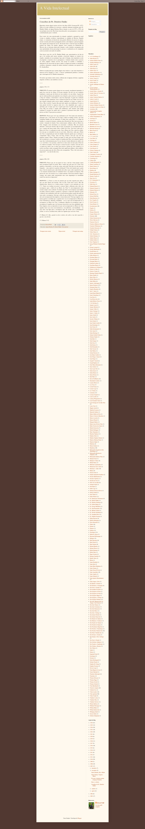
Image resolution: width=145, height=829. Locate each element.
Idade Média (93, 281)
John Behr (92, 339)
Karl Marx (92, 377)
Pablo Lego (92, 488)
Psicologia (92, 532)
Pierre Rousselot (94, 522)
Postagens (92, 21)
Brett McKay (93, 134)
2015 (91, 748)
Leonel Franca (93, 386)
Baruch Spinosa (93, 122)
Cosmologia (93, 158)
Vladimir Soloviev (94, 702)
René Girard (93, 542)
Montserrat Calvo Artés (95, 466)
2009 (91, 761)
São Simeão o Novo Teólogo (97, 637)
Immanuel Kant (93, 287)
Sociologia (92, 656)
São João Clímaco (94, 605)
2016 (91, 745)
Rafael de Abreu (94, 534)
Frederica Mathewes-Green (96, 224)
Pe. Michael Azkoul (94, 510)
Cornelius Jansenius (94, 156)
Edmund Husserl (94, 186)
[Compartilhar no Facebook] (63, 225)
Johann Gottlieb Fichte (95, 335)
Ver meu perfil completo (98, 806)
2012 (91, 754)
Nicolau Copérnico (94, 478)
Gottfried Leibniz (94, 263)
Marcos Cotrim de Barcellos (96, 416)
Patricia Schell (93, 492)
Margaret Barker (94, 422)
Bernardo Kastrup (94, 128)
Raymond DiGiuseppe (95, 536)
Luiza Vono (92, 406)
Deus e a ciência (95, 782)
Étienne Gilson (93, 212)
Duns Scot (92, 178)
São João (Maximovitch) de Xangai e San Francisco (96, 602)
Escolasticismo (93, 206)
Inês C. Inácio (93, 291)
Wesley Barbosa (93, 704)
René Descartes (93, 540)
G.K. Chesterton (94, 234)
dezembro (94, 768)
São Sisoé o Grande (94, 640)
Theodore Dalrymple (95, 674)
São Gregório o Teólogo (95, 597)
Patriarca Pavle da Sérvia (96, 490)
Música (91, 470)
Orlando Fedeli (93, 484)
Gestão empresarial (94, 253)
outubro (94, 788)
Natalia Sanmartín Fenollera (96, 474)
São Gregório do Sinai (95, 593)
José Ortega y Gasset (95, 357)
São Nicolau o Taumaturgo (96, 628)
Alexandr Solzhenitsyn (95, 74)
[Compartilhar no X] (61, 225)
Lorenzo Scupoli (94, 395)
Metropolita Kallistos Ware (96, 456)
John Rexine (93, 345)
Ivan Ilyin (92, 297)
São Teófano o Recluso (95, 646)
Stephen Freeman (94, 666)
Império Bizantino (94, 289)
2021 (91, 734)
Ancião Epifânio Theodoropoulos (94, 88)
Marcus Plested (93, 420)
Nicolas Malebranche (95, 476)
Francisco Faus (93, 222)
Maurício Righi (93, 442)
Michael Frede (93, 458)
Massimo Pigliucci (94, 434)
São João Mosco (94, 611)
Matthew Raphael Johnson (96, 438)
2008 (91, 764)
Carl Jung (92, 140)
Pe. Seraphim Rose (94, 514)
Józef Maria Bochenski (95, 365)
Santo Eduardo (93, 576)
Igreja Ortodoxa (49, 227)
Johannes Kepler (94, 337)
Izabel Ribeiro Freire (95, 301)
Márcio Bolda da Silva (95, 414)
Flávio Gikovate (94, 220)
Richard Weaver (94, 548)
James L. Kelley (94, 313)
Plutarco (92, 528)
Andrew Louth (93, 99)
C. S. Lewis (93, 136)
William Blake (93, 708)
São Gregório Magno (95, 595)
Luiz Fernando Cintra (95, 400)
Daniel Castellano (94, 164)
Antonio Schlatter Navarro (96, 105)
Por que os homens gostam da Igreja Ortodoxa (97, 779)
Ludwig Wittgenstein (95, 398)
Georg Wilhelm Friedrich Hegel (97, 244)
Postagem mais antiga (78, 231)
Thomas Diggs (93, 680)
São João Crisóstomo (95, 607)
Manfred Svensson (94, 410)
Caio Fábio (92, 138)
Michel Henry (93, 462)
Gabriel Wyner (93, 238)
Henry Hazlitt (93, 275)
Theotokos (92, 676)
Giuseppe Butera (94, 261)
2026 (91, 722)
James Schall (93, 315)
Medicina (92, 444)
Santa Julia (92, 564)
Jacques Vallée (93, 309)
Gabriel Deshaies (94, 236)
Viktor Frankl (93, 696)
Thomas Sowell (93, 682)
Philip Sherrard (93, 518)
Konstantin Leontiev (95, 381)
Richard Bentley (94, 546)
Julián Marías (93, 373)
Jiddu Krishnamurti (94, 329)
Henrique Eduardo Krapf (96, 273)
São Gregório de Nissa (95, 591)
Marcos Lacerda (94, 418)
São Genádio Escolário (95, 589)
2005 (91, 796)
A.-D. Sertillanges (94, 56)
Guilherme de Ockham (95, 267)
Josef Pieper (93, 359)
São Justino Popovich (95, 617)
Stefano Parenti (93, 662)
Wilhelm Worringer (94, 706)
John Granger (93, 341)
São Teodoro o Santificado (96, 644)
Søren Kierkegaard (94, 660)
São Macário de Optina (95, 619)
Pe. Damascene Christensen (96, 498)
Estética (92, 210)
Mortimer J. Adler (94, 468)
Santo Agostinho (94, 572)
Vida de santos (93, 692)
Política (92, 530)
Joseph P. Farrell (94, 361)
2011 (91, 757)
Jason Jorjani (93, 321)
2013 (91, 752)
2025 (91, 725)
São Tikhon (92, 648)
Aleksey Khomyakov (95, 72)
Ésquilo (92, 208)
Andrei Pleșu (93, 95)
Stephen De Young (94, 664)
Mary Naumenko (94, 432)
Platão (91, 524)
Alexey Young (93, 78)
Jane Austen (93, 317)
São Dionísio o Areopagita (96, 585)
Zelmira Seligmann (94, 716)
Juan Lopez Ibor (94, 369)
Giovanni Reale (93, 259)
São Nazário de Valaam (95, 623)
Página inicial (62, 231)
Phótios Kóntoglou (94, 520)
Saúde (91, 650)
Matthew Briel (93, 436)
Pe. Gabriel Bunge (94, 504)
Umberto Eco (93, 690)
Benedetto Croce (94, 124)
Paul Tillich (93, 494)
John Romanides (94, 347)
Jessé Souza (92, 327)
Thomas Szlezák (94, 684)
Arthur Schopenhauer (95, 116)
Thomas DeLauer (94, 678)
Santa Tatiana (93, 568)
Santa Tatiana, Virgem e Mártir (97, 775)
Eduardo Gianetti (94, 188)
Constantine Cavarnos (95, 154)
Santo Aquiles (93, 574)
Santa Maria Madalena (95, 566)
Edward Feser (93, 194)
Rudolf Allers (93, 558)
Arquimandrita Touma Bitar (96, 114)
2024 (91, 727)
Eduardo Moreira (94, 190)
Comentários (93, 24)
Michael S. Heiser (94, 460)
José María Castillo (94, 355)
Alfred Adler (93, 82)
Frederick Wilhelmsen (95, 226)
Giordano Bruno (94, 257)
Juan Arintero (93, 367)
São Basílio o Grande (95, 583)
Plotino (91, 526)
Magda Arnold (93, 408)
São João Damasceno (95, 609)
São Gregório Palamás (95, 599)
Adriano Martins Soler (95, 60)
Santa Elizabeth (93, 562)
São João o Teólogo (94, 613)
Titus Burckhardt (94, 686)
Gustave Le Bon (94, 269)
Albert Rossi (93, 68)
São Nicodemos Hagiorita (96, 627)
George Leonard (94, 247)
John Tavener (93, 349)
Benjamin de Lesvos (95, 126)
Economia (92, 182)
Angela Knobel (93, 101)
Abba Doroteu (93, 58)
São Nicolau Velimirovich (96, 630)
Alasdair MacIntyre (94, 62)
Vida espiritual (65, 227)
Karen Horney (93, 375)
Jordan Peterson (93, 353)
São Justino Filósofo (95, 615)
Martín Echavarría (94, 428)
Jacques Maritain (94, 307)
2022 (91, 732)
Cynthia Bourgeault (94, 162)
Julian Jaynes (93, 371)
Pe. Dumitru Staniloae (95, 502)
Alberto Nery (93, 70)
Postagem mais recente (45, 231)
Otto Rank (92, 486)
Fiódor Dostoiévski (94, 218)
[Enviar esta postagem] (55, 224)
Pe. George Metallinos (95, 506)
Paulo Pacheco (93, 496)
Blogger (79, 818)
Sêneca (91, 652)
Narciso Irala (93, 472)
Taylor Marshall (94, 672)
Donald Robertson (94, 174)
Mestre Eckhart (93, 446)
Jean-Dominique (94, 325)
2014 (91, 750)
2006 (91, 794)
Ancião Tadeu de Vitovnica (96, 93)
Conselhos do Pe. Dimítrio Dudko (97, 785)
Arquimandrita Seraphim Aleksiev (96, 111)
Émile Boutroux (94, 198)
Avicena (92, 120)
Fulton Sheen (93, 232)
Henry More (93, 277)
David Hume (93, 168)
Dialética (92, 170)
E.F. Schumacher (94, 180)
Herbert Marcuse (94, 279)
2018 (91, 741)
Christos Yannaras (94, 150)
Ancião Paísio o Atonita (95, 91)
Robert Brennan (93, 550)
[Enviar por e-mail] (58, 225)
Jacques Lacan (93, 305)
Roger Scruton (93, 554)
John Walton (93, 351)
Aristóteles (92, 109)
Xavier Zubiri (93, 714)
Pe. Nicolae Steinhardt (95, 512)
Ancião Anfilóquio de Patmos (97, 84)
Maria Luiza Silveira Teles (96, 424)
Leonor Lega (93, 388)
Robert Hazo (93, 552)
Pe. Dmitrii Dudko (57, 227)
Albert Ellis (92, 66)
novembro (94, 770)
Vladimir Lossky (94, 698)
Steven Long (93, 668)
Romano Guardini (94, 556)
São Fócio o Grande (94, 587)
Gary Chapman (93, 242)
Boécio (91, 132)
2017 (91, 743)
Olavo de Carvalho (94, 482)
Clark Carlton (93, 152)
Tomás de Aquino (94, 688)
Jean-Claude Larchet (95, 323)
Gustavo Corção (94, 271)
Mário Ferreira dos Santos (96, 426)
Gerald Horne (93, 251)
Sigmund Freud (93, 654)
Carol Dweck (93, 148)
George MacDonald (94, 249)
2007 (91, 766)
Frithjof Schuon (94, 230)
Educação (92, 192)
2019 (91, 738)
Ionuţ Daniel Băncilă (95, 293)
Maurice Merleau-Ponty (95, 440)
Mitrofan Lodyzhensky (95, 464)
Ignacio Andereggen (95, 283)
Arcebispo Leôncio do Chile (96, 107)
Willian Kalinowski (94, 710)
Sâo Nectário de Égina (95, 625)
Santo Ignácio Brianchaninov (97, 578)
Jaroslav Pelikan (94, 319)
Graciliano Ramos (94, 265)
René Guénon (93, 544)
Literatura (92, 392)
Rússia (91, 560)
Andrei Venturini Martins (96, 97)
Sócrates (92, 658)
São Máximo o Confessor (96, 621)
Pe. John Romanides (95, 508)
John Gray (92, 343)
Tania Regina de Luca (95, 670)
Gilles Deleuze (93, 255)
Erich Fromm (93, 202)
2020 (91, 736)
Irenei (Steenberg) (94, 295)
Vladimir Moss (93, 700)
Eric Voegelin (93, 200)
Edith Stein (92, 184)
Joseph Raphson (93, 363)
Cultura (91, 160)
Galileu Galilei (93, 240)
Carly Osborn (93, 146)
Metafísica (92, 448)
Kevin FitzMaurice (94, 379)
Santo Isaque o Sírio (95, 581)
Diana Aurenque (94, 172)
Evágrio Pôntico (94, 214)
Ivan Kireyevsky (94, 299)
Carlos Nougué (93, 144)
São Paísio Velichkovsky (96, 633)
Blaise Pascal (93, 130)
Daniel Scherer (93, 166)
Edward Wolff (93, 196)
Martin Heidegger (94, 430)
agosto (93, 791)
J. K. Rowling (93, 303)
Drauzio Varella (93, 176)
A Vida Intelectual (54, 8)
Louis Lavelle (93, 396)
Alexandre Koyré (94, 76)
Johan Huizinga (93, 333)
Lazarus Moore (93, 383)
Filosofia (92, 216)
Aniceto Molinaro (94, 103)
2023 (91, 729)
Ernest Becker (93, 204)
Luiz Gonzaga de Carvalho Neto (97, 402)
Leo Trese (92, 385)
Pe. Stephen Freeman (95, 516)
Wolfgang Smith (94, 712)
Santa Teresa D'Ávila (95, 570)
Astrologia (92, 118)
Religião (92, 538)
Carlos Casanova (94, 142)
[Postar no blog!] (60, 225)
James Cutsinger (94, 311)
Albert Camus (93, 64)
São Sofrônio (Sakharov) (96, 642)
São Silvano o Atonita (95, 635)
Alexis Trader (93, 80)
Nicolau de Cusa (94, 480)
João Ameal (92, 331)
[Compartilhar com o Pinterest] (64, 225)
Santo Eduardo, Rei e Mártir (98, 772)
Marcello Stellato (94, 412)
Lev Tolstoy (93, 390)
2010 (91, 759)
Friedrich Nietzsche (94, 228)
